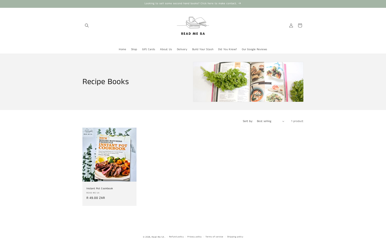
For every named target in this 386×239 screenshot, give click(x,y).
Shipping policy (235, 236)
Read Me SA (158, 237)
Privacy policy (194, 236)
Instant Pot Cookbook (99, 188)
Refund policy (176, 236)
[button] (86, 25)
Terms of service (214, 236)
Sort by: (248, 121)
